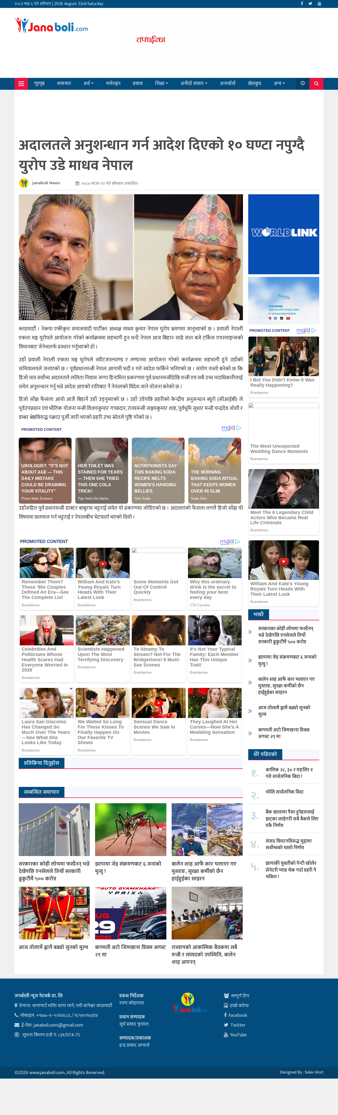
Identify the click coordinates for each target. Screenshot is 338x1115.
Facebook (238, 1015)
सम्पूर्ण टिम (240, 996)
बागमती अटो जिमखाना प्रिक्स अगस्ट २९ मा (130, 951)
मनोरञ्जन (113, 84)
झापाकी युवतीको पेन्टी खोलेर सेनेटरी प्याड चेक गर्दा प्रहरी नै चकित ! (291, 870)
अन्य (277, 84)
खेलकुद (254, 84)
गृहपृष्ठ (39, 84)
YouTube (238, 1035)
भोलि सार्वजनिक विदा (284, 792)
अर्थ (86, 84)
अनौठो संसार (192, 84)
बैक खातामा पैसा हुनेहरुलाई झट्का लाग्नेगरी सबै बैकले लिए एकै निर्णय (292, 818)
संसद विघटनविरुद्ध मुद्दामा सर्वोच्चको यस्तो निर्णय (289, 844)
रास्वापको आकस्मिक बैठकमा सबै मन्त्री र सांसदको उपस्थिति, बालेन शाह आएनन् (204, 955)
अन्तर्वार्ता (228, 84)
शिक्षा (160, 84)
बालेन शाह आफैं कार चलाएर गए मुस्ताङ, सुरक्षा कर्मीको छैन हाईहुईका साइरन (204, 871)
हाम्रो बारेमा (239, 1006)
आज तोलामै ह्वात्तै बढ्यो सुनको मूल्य (53, 947)
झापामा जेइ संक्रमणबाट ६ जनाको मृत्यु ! (128, 867)
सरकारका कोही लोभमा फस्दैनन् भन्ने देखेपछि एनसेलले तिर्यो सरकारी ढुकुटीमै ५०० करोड (54, 871)
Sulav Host (314, 1072)
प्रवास (138, 84)
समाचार (64, 84)
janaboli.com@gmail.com (58, 1025)
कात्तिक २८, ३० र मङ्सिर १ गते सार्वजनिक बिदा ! (289, 773)
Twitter (238, 1025)
